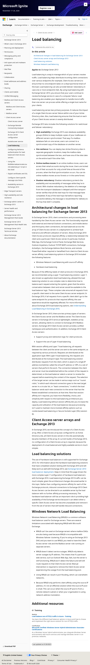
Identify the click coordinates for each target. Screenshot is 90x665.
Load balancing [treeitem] (13, 145)
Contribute (41, 660)
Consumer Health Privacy (66, 660)
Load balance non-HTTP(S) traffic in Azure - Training (51, 616)
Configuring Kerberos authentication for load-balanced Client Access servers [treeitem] (16, 153)
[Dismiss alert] (85, 4)
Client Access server (45, 33)
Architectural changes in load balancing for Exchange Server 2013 (58, 56)
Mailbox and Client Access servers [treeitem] (15, 108)
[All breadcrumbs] (34, 32)
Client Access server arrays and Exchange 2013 (51, 58)
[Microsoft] (4, 19)
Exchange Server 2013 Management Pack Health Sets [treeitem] (15, 223)
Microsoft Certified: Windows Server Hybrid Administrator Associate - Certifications (58, 629)
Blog (31, 660)
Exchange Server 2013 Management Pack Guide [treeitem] (13, 216)
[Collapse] (27, 30)
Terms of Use (6, 663)
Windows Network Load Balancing (46, 64)
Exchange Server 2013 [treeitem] (12, 40)
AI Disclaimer (7, 660)
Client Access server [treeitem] (15, 121)
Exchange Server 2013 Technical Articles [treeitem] (12, 229)
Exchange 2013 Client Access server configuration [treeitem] (16, 135)
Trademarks (18, 663)
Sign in (84, 19)
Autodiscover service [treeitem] (15, 141)
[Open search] (79, 19)
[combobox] (15, 35)
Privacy (50, 660)
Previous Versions (20, 660)
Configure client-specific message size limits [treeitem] (17, 179)
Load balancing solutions (43, 61)
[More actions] (86, 32)
